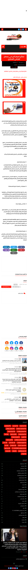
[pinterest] (13, 568)
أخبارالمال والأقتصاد (21, 431)
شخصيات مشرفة (21, 445)
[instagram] (15, 568)
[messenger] (23, 29)
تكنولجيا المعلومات (21, 442)
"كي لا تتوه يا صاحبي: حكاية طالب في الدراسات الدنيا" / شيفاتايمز (13, 399)
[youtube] (21, 29)
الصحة (15, 65)
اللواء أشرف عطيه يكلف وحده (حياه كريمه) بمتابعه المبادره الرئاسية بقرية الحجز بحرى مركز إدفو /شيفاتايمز (11, 380)
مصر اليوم (7, 448)
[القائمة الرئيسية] (3, 46)
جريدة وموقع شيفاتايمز (20, 559)
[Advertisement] (14, 14)
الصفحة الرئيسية (21, 65)
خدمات (4, 442)
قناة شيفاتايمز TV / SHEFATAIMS (18, 448)
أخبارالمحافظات (11, 431)
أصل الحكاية (13, 434)
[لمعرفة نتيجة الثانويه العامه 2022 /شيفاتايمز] (24, 389)
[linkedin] (17, 568)
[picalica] (19, 568)
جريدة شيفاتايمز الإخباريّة (9, 566)
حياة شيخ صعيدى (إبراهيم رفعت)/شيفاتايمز (11, 361)
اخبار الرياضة (22, 426)
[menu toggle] (26, 29)
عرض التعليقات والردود (6, 286)
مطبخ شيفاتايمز (22, 451)
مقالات (13, 451)
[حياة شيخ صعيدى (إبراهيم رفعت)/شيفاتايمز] (24, 360)
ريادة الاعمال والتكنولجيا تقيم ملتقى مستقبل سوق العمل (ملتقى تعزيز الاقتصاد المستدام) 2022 (11, 370)
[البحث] (2, 29)
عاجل (6, 445)
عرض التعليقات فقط (16, 286)
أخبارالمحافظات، (22, 434)
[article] (14, 261)
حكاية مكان (11, 442)
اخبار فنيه (14, 426)
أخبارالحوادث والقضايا (21, 428)
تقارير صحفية (8, 440)
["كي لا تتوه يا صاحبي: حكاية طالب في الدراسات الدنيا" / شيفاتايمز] (24, 399)
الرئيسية (22, 47)
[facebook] (9, 568)
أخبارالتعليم (7, 426)
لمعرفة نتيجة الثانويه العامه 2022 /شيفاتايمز (13, 390)
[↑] (14, 563)
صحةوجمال (12, 445)
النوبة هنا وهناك (15, 437)
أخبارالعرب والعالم (9, 428)
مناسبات (7, 451)
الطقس (23, 437)
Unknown (24, 552)
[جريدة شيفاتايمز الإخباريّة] (14, 37)
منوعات (23, 454)
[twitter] (19, 29)
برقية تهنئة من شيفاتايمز (20, 440)
